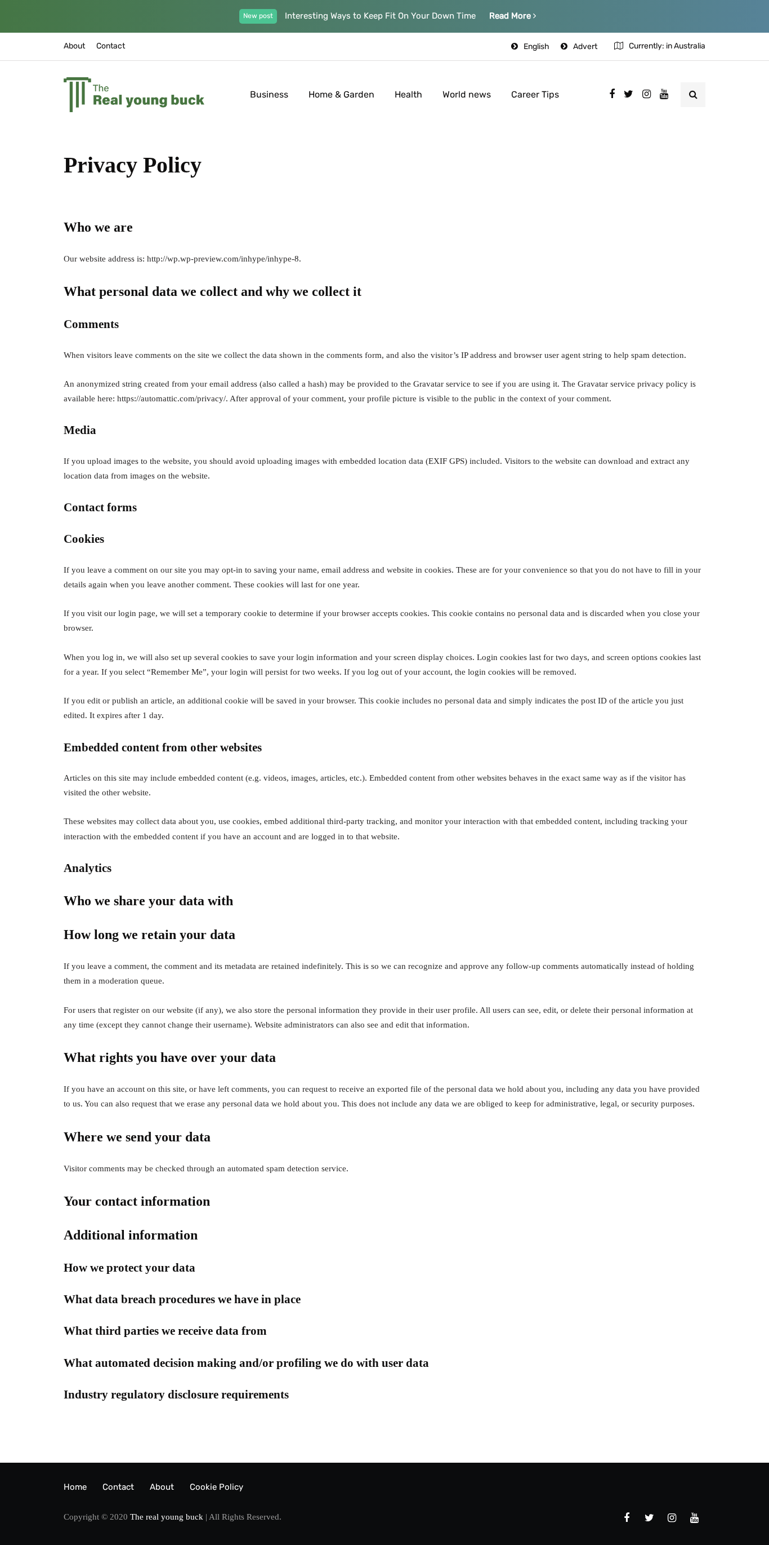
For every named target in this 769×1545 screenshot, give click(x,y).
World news (466, 94)
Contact (110, 46)
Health (408, 94)
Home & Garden (341, 94)
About (74, 46)
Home (75, 1487)
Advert (585, 46)
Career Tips (535, 94)
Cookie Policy (216, 1487)
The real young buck (166, 1516)
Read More (511, 16)
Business (269, 94)
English (536, 46)
